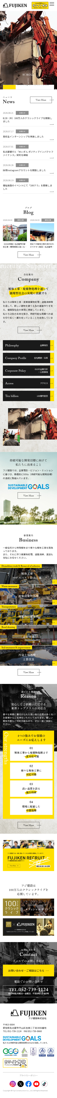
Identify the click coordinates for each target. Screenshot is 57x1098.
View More (41, 100)
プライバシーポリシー (28, 1075)
